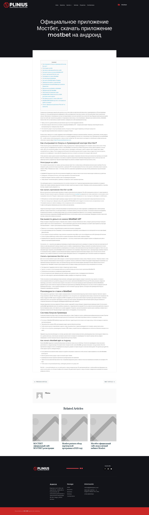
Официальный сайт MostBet (49, 90)
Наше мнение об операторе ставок (50, 92)
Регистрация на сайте (48, 68)
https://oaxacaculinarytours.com (62, 140)
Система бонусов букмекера (49, 78)
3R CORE (26, 511)
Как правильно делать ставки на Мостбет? (52, 98)
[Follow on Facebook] (105, 469)
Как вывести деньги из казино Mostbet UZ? (53, 72)
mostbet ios (78, 194)
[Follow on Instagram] (108, 469)
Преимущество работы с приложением (52, 82)
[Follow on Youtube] (111, 469)
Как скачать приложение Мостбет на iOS (52, 70)
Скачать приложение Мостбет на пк (51, 74)
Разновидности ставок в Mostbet (50, 76)
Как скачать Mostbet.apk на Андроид (52, 80)
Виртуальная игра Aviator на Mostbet (52, 88)
